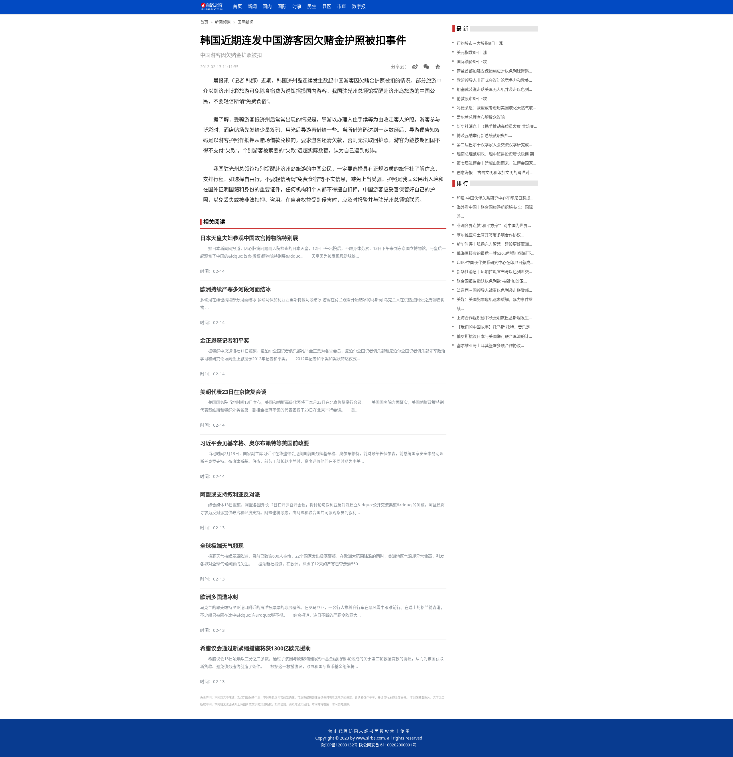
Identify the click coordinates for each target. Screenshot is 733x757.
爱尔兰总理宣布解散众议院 (481, 117)
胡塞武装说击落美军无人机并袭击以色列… (494, 89)
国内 (267, 6)
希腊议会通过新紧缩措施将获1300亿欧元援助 (255, 648)
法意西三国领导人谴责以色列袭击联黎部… (494, 290)
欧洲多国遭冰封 (219, 597)
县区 (326, 6)
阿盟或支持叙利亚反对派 (230, 494)
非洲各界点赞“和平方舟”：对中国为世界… (494, 225)
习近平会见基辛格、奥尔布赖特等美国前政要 (254, 443)
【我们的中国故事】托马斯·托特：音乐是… (495, 327)
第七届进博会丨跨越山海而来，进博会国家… (496, 163)
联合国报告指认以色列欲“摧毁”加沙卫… (492, 281)
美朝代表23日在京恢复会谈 (233, 392)
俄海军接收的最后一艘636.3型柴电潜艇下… (495, 253)
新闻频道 (223, 22)
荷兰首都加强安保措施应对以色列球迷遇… (494, 71)
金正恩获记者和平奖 (224, 341)
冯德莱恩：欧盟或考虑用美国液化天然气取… (496, 107)
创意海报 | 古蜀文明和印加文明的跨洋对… (495, 172)
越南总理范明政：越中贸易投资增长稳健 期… (497, 153)
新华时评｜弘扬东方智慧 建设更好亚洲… (494, 244)
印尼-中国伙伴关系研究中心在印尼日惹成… (495, 198)
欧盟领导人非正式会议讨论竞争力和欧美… (494, 80)
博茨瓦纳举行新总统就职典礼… (484, 135)
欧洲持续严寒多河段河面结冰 (235, 289)
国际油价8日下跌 (472, 61)
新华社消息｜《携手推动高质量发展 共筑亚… (497, 126)
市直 (341, 6)
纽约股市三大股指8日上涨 (480, 43)
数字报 (359, 6)
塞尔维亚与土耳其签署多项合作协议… (490, 235)
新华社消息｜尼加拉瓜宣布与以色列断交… (494, 271)
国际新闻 (245, 22)
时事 (297, 6)
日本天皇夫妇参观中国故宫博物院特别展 (249, 238)
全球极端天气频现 (222, 546)
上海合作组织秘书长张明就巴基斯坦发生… (494, 317)
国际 (282, 6)
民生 (311, 6)
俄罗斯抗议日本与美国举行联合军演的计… (494, 336)
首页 (237, 6)
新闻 (252, 6)
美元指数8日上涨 (472, 52)
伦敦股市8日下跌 (472, 98)
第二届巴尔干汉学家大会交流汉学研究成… (494, 144)
